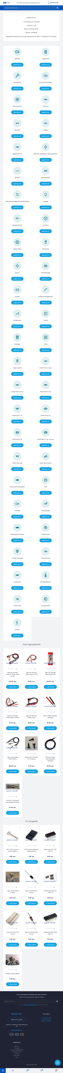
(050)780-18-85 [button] (16, 1014)
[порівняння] (20, 650)
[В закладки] (20, 652)
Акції (17, 1057)
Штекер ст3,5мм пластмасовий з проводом (50, 759)
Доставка (16, 1048)
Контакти (16, 1053)
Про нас (17, 1046)
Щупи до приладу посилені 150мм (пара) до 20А (12, 674)
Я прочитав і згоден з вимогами (33, 1004)
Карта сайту (17, 1055)
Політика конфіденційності (30, 1004)
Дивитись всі (17, 65)
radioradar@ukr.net (16, 1030)
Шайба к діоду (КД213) (12, 973)
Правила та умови (16, 1051)
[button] (29, 2)
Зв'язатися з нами (17, 1019)
